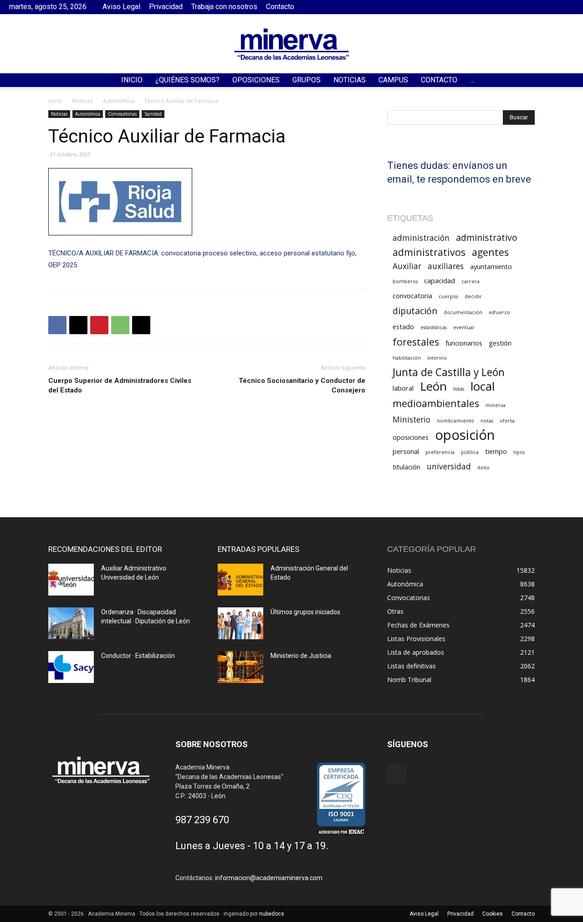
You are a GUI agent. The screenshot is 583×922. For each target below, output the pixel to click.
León (433, 386)
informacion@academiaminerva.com (268, 877)
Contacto (280, 6)
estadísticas (433, 327)
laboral (403, 387)
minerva (496, 405)
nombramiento (455, 421)
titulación (406, 466)
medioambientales (436, 403)
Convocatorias (122, 114)
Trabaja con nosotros (224, 6)
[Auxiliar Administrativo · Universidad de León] (71, 580)
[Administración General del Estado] (240, 580)
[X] (78, 325)
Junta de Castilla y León (449, 372)
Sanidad (153, 114)
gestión (500, 342)
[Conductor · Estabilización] (71, 667)
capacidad (439, 280)
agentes (490, 252)
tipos (519, 452)
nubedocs (271, 914)
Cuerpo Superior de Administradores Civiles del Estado (119, 385)
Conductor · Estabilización (138, 655)
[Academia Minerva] (291, 44)
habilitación (407, 358)
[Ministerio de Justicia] (240, 667)
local (482, 386)
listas (458, 389)
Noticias (349, 80)
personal (406, 451)
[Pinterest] (99, 325)
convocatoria (412, 295)
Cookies (492, 914)
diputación (415, 311)
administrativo (486, 237)
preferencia (440, 452)
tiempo (496, 451)
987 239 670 (202, 819)
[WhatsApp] (120, 325)
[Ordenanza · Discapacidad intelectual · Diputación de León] (71, 623)
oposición (465, 435)
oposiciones (411, 437)
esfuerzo (499, 312)
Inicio (132, 80)
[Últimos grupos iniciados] (240, 623)
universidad (449, 466)
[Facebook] (567, 7)
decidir (473, 296)
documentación (463, 312)
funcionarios (463, 342)
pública (470, 452)
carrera (470, 281)
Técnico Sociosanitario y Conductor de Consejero (302, 385)
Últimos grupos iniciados (305, 612)
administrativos (429, 252)
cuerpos (448, 296)
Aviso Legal (121, 6)
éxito (483, 467)
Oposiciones (256, 80)
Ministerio (411, 419)
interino (437, 358)
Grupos (306, 80)
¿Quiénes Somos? (187, 80)
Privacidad (166, 6)
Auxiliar (407, 266)
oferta (507, 421)
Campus (393, 80)
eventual (463, 327)
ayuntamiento (491, 266)
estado (403, 326)
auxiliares (446, 266)
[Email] (141, 325)
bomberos (405, 281)
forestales (416, 341)
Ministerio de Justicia (301, 655)
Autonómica (118, 101)
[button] (572, 80)
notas (487, 421)
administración (421, 238)
